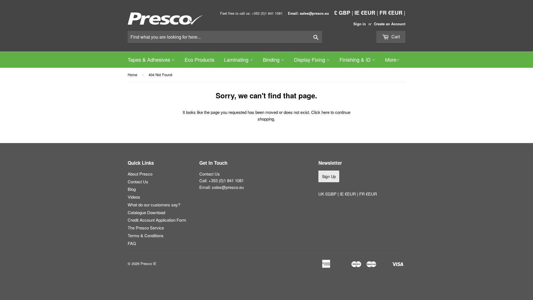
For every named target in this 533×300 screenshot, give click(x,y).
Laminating (237, 59)
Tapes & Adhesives (150, 59)
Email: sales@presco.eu (308, 13)
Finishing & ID (356, 59)
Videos (134, 197)
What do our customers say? (154, 205)
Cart (395, 36)
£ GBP (342, 12)
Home (132, 74)
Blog (132, 189)
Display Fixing (310, 59)
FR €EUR (391, 12)
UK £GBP (328, 194)
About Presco (140, 174)
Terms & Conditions (146, 235)
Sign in (359, 23)
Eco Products (199, 59)
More (390, 59)
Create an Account (389, 23)
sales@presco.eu (228, 187)
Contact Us (138, 181)
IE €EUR (365, 12)
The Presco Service (146, 228)
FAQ (132, 243)
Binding (272, 59)
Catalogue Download (146, 212)
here (325, 112)
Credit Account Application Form (157, 220)
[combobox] (225, 37)
